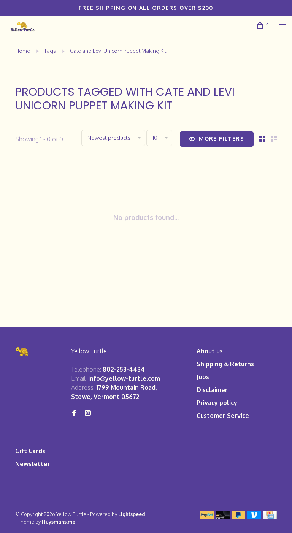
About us (210, 351)
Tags (50, 50)
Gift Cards (30, 451)
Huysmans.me (58, 522)
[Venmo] (254, 517)
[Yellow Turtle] (22, 351)
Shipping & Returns (225, 364)
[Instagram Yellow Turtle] (88, 413)
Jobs (203, 377)
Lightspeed (131, 514)
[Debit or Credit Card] (223, 517)
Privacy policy (217, 402)
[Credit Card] (270, 517)
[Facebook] (74, 413)
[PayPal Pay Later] (239, 517)
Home (22, 50)
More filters (221, 138)
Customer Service (223, 415)
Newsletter (32, 464)
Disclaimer (212, 390)
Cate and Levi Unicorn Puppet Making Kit (118, 50)
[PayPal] (207, 517)
